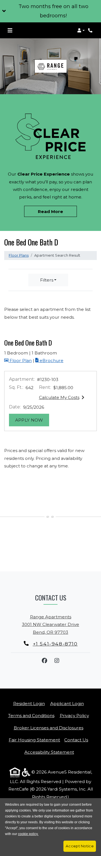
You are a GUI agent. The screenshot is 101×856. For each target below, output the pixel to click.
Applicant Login (67, 703)
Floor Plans (19, 255)
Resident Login (29, 703)
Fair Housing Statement (34, 740)
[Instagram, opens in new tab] (56, 660)
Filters (46, 280)
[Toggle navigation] (9, 30)
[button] (50, 11)
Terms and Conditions (31, 715)
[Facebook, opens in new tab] (44, 660)
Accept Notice (80, 846)
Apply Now (32, 420)
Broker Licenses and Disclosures (48, 727)
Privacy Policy (74, 715)
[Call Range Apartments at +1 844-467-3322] (91, 30)
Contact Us (76, 740)
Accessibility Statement (49, 752)
